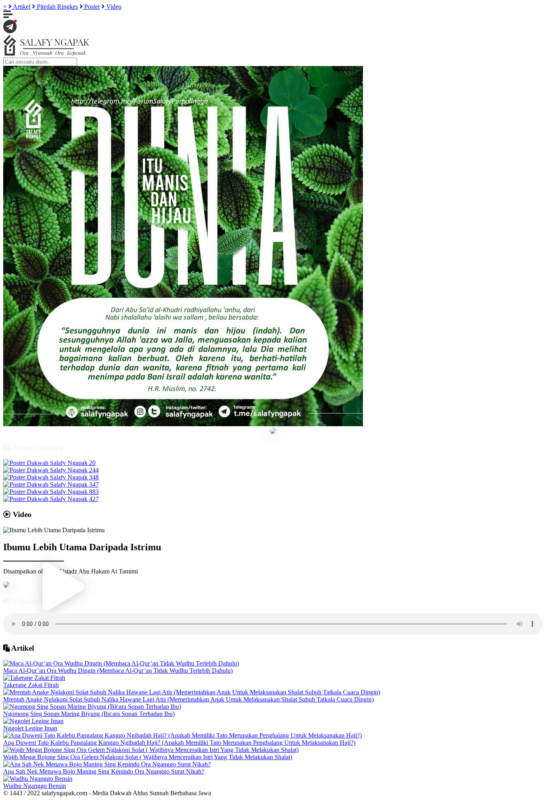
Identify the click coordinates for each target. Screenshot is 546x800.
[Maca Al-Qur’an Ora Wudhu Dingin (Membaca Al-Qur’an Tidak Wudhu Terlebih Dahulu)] (121, 663)
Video (113, 6)
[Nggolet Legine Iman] (33, 721)
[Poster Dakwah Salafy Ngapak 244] (51, 470)
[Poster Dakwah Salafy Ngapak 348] (51, 477)
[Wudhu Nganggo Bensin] (37, 778)
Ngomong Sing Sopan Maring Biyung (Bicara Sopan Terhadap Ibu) (89, 713)
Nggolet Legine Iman (30, 728)
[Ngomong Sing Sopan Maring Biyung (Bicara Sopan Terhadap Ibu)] (92, 706)
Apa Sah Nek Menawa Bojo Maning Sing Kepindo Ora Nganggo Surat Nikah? (103, 771)
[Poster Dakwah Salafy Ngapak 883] (51, 491)
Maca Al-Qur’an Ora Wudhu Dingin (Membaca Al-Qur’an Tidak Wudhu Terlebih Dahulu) (118, 670)
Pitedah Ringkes (56, 6)
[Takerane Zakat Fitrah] (34, 677)
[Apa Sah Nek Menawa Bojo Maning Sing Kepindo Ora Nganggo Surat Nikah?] (107, 764)
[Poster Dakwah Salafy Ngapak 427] (51, 498)
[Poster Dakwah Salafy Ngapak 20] (49, 462)
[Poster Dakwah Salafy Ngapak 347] (51, 484)
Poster (91, 6)
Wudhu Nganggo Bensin (34, 785)
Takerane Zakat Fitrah (31, 685)
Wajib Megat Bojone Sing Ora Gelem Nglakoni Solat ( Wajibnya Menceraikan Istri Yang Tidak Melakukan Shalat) (147, 757)
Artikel (21, 6)
